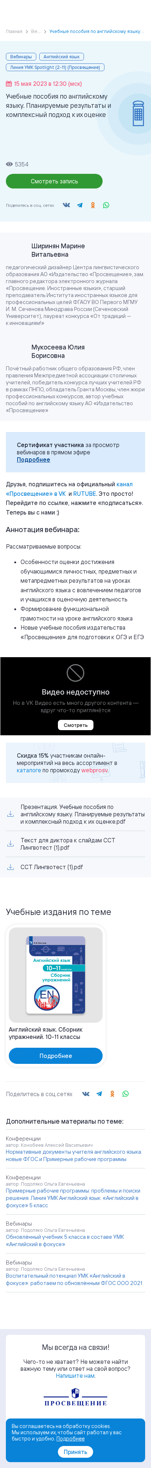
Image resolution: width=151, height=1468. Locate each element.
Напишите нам (75, 1375)
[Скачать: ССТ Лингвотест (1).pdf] (10, 867)
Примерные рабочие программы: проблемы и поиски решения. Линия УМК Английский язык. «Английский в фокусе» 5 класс (73, 1198)
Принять (75, 1452)
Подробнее (33, 459)
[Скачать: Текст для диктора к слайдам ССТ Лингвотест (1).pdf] (10, 843)
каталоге (29, 770)
